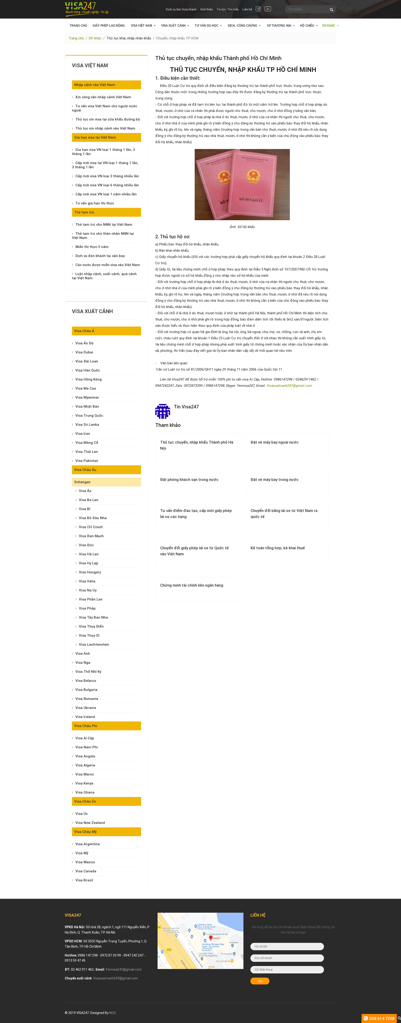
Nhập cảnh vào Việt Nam (94, 85)
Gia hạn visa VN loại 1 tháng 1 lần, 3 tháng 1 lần (103, 152)
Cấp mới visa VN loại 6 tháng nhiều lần (107, 185)
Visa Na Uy (88, 590)
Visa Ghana (84, 792)
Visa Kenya (84, 783)
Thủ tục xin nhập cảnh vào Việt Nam (105, 128)
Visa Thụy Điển (91, 626)
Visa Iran (82, 434)
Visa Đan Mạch (91, 536)
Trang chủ (78, 25)
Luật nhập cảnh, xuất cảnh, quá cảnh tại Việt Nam (104, 276)
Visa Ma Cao (85, 388)
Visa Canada (85, 871)
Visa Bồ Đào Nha (93, 518)
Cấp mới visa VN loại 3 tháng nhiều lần (107, 176)
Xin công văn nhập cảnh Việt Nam (103, 97)
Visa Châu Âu (85, 470)
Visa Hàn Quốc (87, 370)
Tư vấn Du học (206, 25)
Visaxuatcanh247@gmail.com (289, 386)
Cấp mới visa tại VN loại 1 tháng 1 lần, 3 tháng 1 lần (105, 165)
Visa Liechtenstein (94, 644)
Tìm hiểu (233, 9)
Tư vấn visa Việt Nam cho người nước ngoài (104, 108)
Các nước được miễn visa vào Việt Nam (107, 265)
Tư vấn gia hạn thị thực (94, 203)
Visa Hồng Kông (88, 379)
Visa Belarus (85, 681)
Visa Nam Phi (86, 747)
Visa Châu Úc (85, 801)
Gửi (260, 981)
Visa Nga (82, 663)
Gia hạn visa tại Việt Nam (95, 137)
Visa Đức (86, 545)
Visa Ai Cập (84, 738)
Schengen (82, 482)
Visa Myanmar (87, 397)
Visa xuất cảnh (173, 25)
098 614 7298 (382, 1018)
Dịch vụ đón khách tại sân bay (100, 256)
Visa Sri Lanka (87, 425)
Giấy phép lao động (109, 25)
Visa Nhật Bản (87, 406)
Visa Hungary (90, 572)
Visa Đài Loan (86, 361)
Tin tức (221, 9)
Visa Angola (85, 756)
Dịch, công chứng (242, 25)
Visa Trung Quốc (89, 415)
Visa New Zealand (90, 823)
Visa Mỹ (81, 853)
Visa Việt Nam (141, 25)
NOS (112, 1013)
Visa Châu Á (84, 331)
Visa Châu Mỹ (85, 832)
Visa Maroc (84, 774)
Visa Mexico (85, 862)
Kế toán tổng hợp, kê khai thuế (278, 548)
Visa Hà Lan (89, 554)
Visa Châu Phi (85, 726)
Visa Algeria (85, 765)
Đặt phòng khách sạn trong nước (189, 479)
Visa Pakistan (86, 461)
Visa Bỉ (84, 509)
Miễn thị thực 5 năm (92, 247)
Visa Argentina (87, 844)
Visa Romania (86, 699)
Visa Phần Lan (91, 599)
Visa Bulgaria (86, 690)
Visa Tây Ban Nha (93, 617)
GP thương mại (279, 25)
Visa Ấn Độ (84, 343)
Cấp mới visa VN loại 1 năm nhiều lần (106, 194)
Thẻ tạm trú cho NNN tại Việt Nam (103, 224)
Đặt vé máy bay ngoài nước (275, 442)
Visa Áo (85, 491)
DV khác (329, 25)
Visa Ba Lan (88, 500)
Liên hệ (247, 9)
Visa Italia (87, 581)
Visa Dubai (84, 352)
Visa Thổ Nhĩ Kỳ (88, 672)
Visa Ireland (85, 717)
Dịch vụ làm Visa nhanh (181, 9)
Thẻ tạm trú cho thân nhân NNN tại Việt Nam (103, 236)
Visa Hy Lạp (88, 563)
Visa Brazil (84, 880)
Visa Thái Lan (86, 452)
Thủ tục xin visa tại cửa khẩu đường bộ (107, 119)
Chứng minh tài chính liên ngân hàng (191, 585)
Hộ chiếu (307, 25)
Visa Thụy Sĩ (89, 635)
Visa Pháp (87, 608)
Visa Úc (81, 814)
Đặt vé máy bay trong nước (275, 479)
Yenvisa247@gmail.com (124, 969)
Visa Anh (82, 653)
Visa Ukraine (85, 708)
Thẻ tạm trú (84, 212)
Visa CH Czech (91, 527)
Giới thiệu (206, 9)
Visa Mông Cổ (86, 443)
